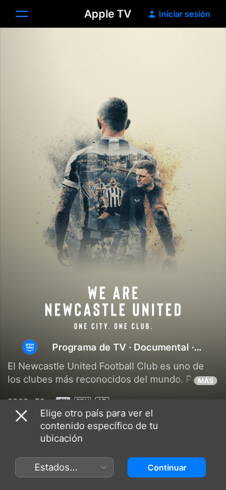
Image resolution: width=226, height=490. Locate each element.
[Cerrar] (21, 416)
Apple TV (107, 14)
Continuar (167, 467)
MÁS (205, 380)
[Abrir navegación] (29, 14)
